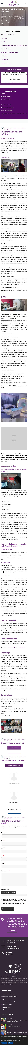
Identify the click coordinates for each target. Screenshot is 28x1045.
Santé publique (4, 59)
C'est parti (12, 930)
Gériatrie (3, 41)
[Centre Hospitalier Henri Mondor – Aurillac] (14, 3)
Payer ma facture (6, 1007)
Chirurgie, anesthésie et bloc (8, 34)
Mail (4, 93)
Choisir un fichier (5, 889)
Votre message (5, 871)
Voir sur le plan (14, 748)
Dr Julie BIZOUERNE (14, 783)
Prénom (3, 832)
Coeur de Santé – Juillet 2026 (13, 1026)
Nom (3, 840)
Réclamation (5, 1009)
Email (3, 848)
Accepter (4, 1042)
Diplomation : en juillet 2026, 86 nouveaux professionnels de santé (17, 1021)
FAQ (3, 999)
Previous (3, 404)
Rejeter (10, 1042)
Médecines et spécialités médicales (9, 52)
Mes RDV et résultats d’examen (14, 82)
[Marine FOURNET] (14, 795)
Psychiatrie (3, 56)
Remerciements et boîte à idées (10, 1001)
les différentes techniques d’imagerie (16, 647)
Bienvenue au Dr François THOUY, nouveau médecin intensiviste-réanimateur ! (17, 1033)
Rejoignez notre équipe (14, 765)
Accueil (4, 20)
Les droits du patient (7, 1004)
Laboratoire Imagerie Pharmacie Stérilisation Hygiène (14, 45)
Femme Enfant (4, 38)
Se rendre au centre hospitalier (9, 996)
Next (24, 404)
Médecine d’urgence (6, 48)
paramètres (17, 1040)
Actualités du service (14, 70)
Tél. (2, 855)
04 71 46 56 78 (7, 99)
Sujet (3, 863)
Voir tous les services (6, 63)
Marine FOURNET (14, 802)
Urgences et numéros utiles (8, 993)
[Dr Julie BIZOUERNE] (14, 776)
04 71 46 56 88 (7, 104)
